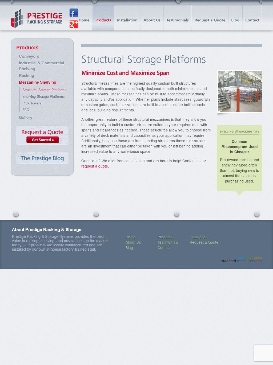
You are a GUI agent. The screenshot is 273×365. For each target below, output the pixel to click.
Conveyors (29, 56)
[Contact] (252, 17)
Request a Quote (42, 136)
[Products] (103, 17)
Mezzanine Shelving (37, 82)
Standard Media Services (241, 260)
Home (130, 236)
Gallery (25, 117)
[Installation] (127, 17)
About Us (133, 242)
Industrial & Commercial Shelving (41, 66)
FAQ (25, 109)
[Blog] (235, 17)
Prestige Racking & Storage (36, 18)
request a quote (94, 166)
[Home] (84, 17)
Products (27, 47)
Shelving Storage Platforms (43, 96)
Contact (164, 247)
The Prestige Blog (42, 158)
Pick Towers (31, 103)
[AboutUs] (152, 17)
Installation (199, 236)
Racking (26, 75)
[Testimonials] (177, 17)
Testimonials (168, 242)
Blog (129, 247)
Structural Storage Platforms (44, 89)
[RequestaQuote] (210, 17)
